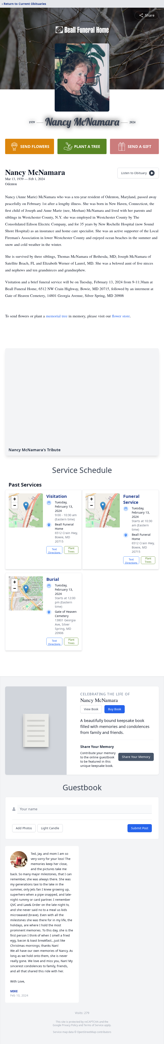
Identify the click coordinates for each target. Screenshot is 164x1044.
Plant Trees (71, 549)
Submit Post (139, 828)
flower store (121, 315)
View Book (91, 709)
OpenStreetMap (86, 1032)
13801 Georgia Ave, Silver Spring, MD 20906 (65, 626)
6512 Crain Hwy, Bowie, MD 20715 (66, 537)
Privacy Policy (70, 1025)
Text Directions (54, 550)
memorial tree (56, 315)
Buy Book (114, 709)
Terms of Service (94, 1025)
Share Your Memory (136, 757)
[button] (26, 506)
